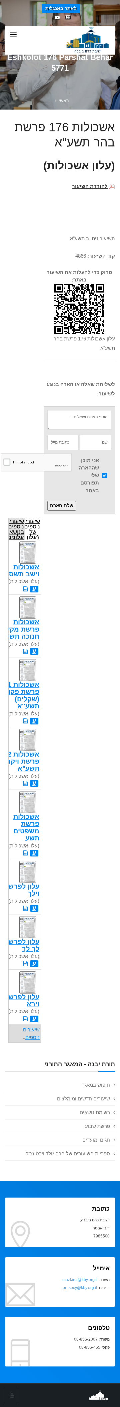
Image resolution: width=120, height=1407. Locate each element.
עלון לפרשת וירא (21, 1000)
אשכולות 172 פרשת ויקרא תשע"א (19, 761)
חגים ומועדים (96, 1140)
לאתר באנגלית (61, 8)
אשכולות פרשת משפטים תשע (26, 827)
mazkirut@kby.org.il (80, 1279)
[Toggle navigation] (13, 35)
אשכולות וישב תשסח (21, 570)
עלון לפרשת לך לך (21, 945)
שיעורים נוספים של (32, 528)
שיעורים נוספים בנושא (16, 528)
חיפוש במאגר (96, 1085)
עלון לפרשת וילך (21, 890)
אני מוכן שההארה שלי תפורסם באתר (89, 475)
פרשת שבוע (97, 1126)
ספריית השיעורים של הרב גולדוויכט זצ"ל (68, 1153)
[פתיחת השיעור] (25, 589)
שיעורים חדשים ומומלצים (83, 1098)
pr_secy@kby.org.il (80, 1287)
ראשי (64, 100)
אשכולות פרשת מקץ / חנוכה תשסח (19, 629)
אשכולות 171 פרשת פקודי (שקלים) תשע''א (19, 695)
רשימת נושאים (95, 1112)
